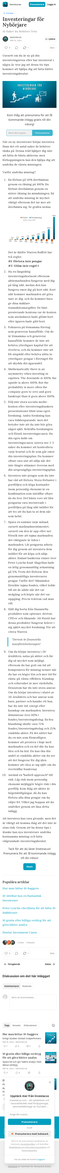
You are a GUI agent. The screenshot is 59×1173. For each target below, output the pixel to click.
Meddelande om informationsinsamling (27, 1147)
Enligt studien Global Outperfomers (22, 1038)
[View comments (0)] (17, 48)
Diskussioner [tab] (30, 1025)
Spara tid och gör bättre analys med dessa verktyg (22, 1063)
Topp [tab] (6, 1025)
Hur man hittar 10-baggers (21, 888)
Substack (12, 1166)
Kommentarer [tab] (11, 986)
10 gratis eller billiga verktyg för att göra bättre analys (22, 1055)
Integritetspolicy (29, 1150)
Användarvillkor (28, 1144)
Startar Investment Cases (20, 932)
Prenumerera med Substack (31, 1133)
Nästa (48, 964)
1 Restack (30, 942)
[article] (29, 1040)
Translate (9, 13)
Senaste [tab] (16, 1025)
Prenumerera (37, 4)
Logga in (51, 4)
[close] (49, 1082)
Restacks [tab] (26, 986)
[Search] (53, 1025)
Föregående (14, 964)
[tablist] (18, 986)
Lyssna (51, 39)
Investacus (15, 37)
